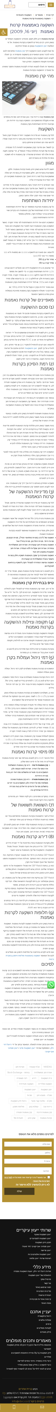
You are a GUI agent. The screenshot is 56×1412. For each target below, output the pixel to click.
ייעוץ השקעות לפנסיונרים (40, 1238)
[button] (3, 32)
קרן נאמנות (20, 51)
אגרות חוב (20, 1067)
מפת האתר (46, 1303)
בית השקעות (46, 1078)
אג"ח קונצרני (34, 1067)
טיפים (48, 1324)
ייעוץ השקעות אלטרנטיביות (39, 1254)
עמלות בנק (33, 1106)
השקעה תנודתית (26, 1084)
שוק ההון (31, 1118)
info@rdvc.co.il (20, 1401)
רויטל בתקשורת (44, 1316)
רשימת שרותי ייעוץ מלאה (40, 1258)
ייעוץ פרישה (46, 1250)
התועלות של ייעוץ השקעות (39, 1275)
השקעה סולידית (45, 1084)
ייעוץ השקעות (30, 1089)
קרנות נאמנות (46, 1118)
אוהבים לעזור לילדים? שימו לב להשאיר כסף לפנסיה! (28, 1369)
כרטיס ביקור (37, 1401)
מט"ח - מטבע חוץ (44, 1095)
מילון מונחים (45, 1332)
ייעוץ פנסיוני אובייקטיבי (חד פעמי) (36, 1246)
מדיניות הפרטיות (43, 1291)
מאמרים (39, 15)
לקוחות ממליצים (44, 1328)
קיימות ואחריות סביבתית (40, 1299)
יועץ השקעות (46, 1089)
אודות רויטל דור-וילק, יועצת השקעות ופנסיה (32, 1271)
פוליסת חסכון (18, 1106)
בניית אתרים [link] (25, 1388)
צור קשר (47, 1283)
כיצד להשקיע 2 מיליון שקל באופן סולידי (34, 1365)
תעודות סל (18, 1118)
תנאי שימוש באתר (43, 1287)
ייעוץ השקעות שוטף (42, 1234)
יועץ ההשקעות (41, 46)
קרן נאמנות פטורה (24, 1112)
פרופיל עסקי (45, 1279)
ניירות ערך (47, 1106)
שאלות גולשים (45, 1320)
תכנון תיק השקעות (43, 1242)
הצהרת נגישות (45, 1295)
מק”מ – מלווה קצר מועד (41, 1101)
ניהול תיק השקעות (18, 1101)
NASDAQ (48, 1067)
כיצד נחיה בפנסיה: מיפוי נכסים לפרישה (34, 1361)
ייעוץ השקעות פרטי (27, 1048)
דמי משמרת (22, 1078)
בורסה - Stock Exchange (18, 1072)
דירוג (34, 1078)
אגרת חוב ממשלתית (43, 1072)
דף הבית (50, 15)
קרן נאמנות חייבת (44, 1112)
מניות (29, 1095)
